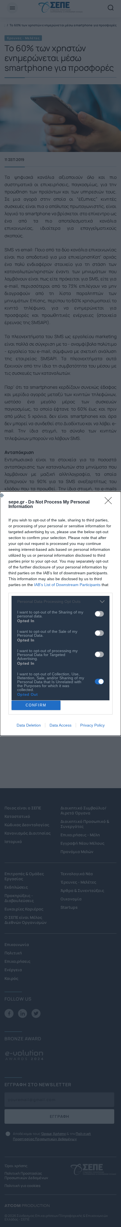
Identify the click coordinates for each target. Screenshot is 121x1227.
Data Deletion (29, 725)
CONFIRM (36, 705)
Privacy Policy (92, 725)
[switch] (99, 614)
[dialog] (60, 613)
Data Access (60, 725)
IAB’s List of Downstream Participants (67, 584)
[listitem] (60, 602)
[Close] (110, 502)
